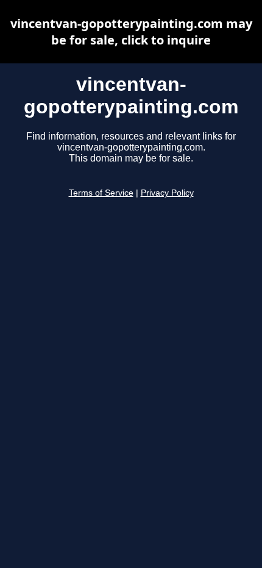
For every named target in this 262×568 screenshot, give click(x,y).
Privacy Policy (167, 192)
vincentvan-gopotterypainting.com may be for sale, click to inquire (131, 31)
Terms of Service (101, 192)
